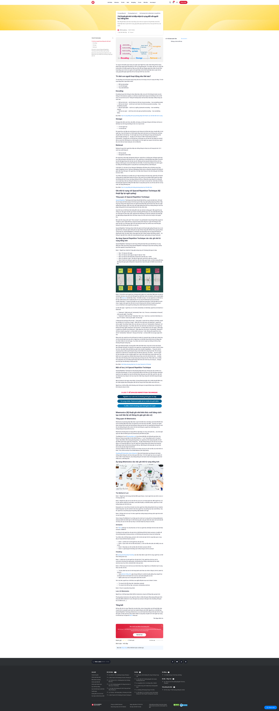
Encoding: (95, 43)
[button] (170, 2)
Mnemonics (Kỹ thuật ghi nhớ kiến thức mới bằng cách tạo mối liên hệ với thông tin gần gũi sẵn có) (102, 54)
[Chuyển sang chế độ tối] (177, 2)
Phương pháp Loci (131, 436)
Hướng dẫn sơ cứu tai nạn (97, 693)
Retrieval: (95, 47)
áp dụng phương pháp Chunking (125, 555)
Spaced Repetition (120, 200)
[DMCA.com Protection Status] (176, 705)
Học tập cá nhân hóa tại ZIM (98, 696)
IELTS (131, 615)
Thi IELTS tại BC (95, 675)
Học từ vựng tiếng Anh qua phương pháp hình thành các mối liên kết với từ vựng (141, 115)
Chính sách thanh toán (97, 684)
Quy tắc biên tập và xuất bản (98, 689)
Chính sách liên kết (96, 682)
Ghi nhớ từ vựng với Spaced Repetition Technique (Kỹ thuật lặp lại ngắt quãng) (100, 50)
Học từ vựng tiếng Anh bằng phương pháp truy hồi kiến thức (136, 187)
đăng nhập (124, 647)
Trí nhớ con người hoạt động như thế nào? (101, 41)
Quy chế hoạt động (96, 686)
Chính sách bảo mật (96, 677)
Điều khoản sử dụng (96, 679)
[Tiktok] (181, 661)
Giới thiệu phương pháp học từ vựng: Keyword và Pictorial (136, 364)
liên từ (120, 527)
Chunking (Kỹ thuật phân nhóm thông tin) (126, 453)
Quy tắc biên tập (122, 32)
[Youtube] (177, 661)
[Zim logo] (93, 2)
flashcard (124, 298)
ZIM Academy (123, 30)
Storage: (94, 45)
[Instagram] (185, 661)
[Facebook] (172, 661)
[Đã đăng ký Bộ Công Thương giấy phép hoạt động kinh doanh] (183, 705)
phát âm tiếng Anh (126, 574)
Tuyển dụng (94, 691)
